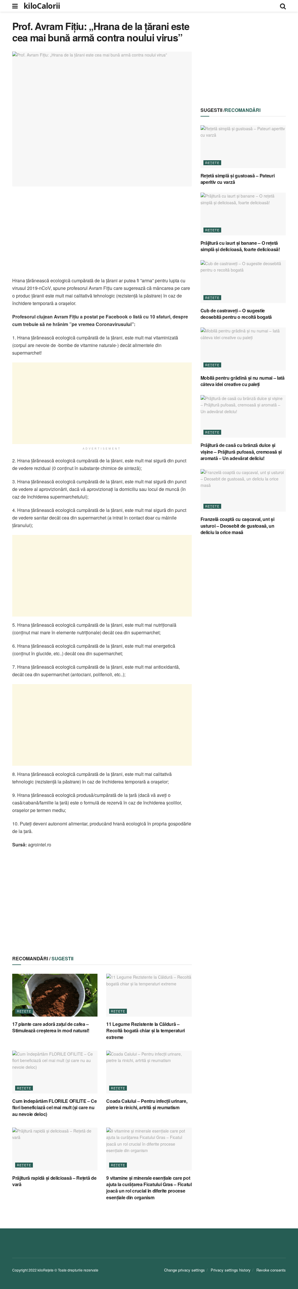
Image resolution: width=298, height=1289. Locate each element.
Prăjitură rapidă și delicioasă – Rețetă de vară (54, 1181)
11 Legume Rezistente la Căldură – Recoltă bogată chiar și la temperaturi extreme (145, 1030)
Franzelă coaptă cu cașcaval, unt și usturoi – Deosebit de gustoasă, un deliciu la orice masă (237, 526)
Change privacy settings (184, 1270)
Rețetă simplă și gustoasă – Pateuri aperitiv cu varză (238, 178)
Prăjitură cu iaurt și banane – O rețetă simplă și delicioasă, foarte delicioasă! (240, 246)
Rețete (24, 1011)
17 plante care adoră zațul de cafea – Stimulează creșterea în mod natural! (50, 1027)
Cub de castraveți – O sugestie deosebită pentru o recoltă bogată (236, 313)
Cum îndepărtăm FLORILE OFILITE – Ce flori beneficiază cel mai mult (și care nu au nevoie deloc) (54, 1107)
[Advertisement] (102, 236)
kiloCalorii (42, 6)
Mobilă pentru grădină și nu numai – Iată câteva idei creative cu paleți (243, 381)
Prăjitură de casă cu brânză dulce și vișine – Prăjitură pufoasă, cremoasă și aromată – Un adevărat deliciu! (241, 452)
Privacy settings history (231, 1270)
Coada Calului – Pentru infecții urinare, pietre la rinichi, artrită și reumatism (146, 1104)
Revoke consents (271, 1270)
